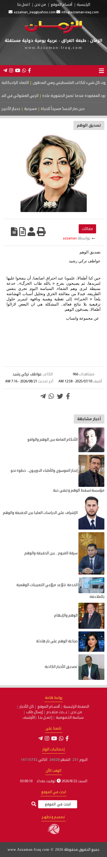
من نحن (40, 5)
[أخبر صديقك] (31, 231)
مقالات (87, 228)
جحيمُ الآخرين (16, 109)
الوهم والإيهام (66, 616)
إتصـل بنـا (45, 718)
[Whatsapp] (51, 396)
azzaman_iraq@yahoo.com (35, 12)
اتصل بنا (23, 5)
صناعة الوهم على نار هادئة (57, 641)
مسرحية (36, 109)
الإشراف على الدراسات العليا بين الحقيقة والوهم (40, 513)
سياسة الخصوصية (70, 718)
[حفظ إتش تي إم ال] (22, 231)
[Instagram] (11, 70)
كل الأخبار (26, 707)
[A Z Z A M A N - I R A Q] (53, 33)
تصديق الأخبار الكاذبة (61, 667)
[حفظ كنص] (14, 231)
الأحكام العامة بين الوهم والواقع (52, 440)
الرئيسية (83, 5)
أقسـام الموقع (48, 707)
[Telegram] (5, 70)
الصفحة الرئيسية (76, 707)
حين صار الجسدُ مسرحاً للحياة (68, 109)
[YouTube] (17, 70)
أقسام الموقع (61, 5)
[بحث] (33, 804)
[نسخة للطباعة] (41, 231)
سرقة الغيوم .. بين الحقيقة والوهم (51, 553)
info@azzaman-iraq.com (80, 12)
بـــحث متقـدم (56, 712)
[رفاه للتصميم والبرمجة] (53, 833)
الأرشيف (29, 718)
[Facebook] (29, 70)
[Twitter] (60, 396)
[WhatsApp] (24, 70)
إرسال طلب (34, 712)
